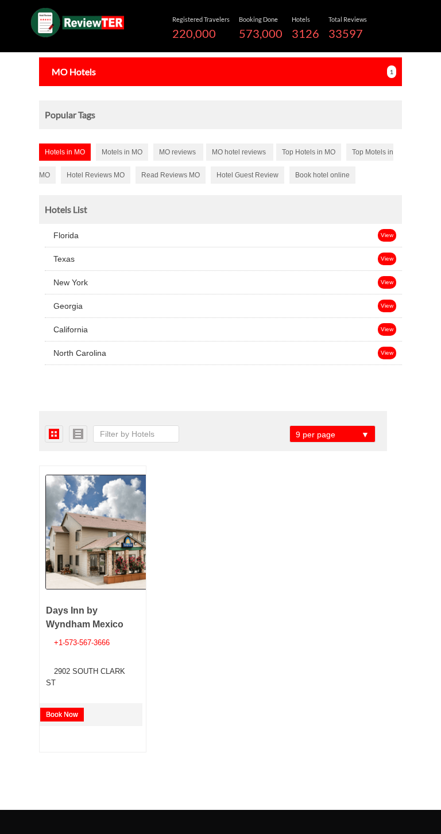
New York (69, 282)
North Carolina (78, 353)
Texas (63, 258)
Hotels (74, 71)
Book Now (62, 715)
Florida (65, 235)
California (69, 329)
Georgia (67, 306)
